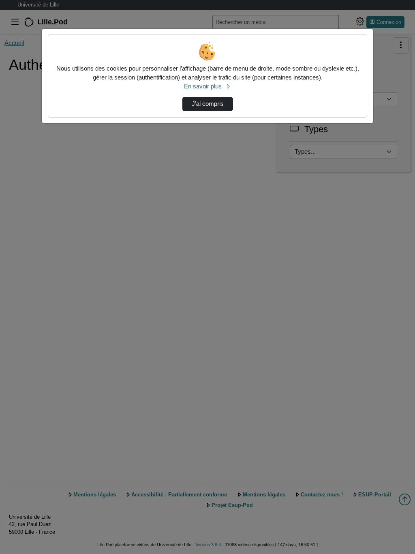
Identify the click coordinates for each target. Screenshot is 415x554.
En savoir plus (203, 86)
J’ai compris (208, 104)
